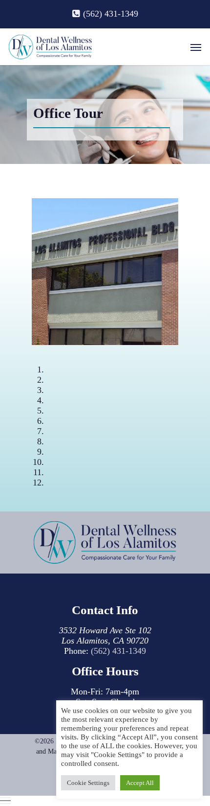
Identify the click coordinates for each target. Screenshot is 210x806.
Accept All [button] (140, 782)
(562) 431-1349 (118, 651)
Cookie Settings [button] (88, 782)
